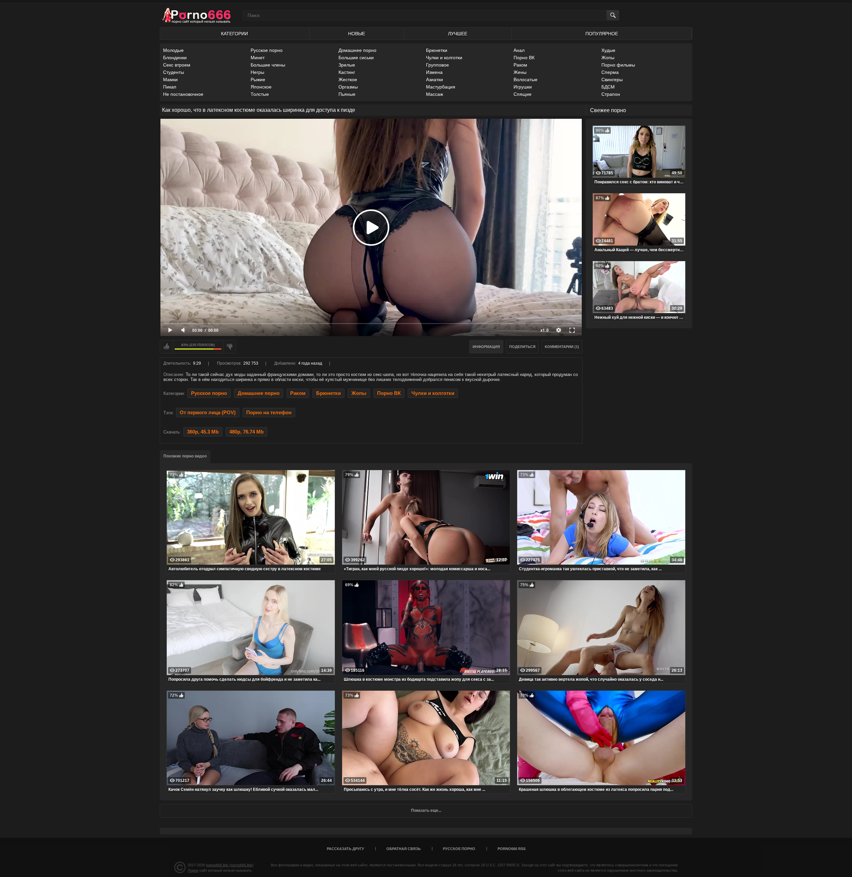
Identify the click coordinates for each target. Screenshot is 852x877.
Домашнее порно (357, 50)
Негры (257, 72)
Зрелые (346, 65)
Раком (520, 65)
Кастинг (346, 72)
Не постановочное (183, 94)
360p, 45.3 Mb (203, 432)
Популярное (601, 33)
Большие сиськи (356, 57)
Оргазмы (348, 86)
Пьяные (346, 94)
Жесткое (347, 79)
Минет (258, 57)
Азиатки (434, 79)
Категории (234, 33)
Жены (520, 72)
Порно (193, 870)
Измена (434, 72)
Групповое (437, 65)
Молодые (173, 50)
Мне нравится (166, 346)
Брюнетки (436, 50)
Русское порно (267, 50)
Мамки (170, 79)
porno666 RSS (512, 849)
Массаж (434, 94)
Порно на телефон (269, 412)
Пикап (169, 86)
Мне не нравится (229, 346)
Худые (608, 50)
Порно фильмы (618, 65)
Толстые (260, 94)
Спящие (523, 94)
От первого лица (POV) (208, 412)
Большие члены (268, 65)
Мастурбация (440, 86)
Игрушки (523, 86)
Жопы (607, 57)
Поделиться (522, 347)
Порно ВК (524, 57)
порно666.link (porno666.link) (230, 865)
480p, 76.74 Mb (246, 432)
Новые (356, 33)
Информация (486, 347)
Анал (519, 50)
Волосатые (525, 79)
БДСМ (608, 86)
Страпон (610, 94)
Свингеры (612, 79)
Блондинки (175, 57)
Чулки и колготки (444, 57)
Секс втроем (176, 65)
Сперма (610, 72)
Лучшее (457, 33)
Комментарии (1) (562, 347)
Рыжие (258, 79)
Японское (261, 86)
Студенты (173, 72)
